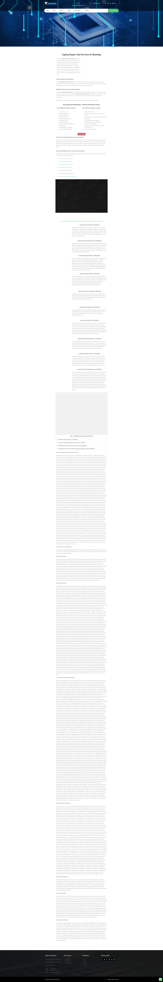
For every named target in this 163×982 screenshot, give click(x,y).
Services (61, 10)
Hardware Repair (68, 963)
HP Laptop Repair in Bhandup (65, 158)
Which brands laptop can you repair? (68, 439)
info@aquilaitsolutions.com (55, 970)
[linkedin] (115, 3)
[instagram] (110, 3)
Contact (87, 10)
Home (47, 10)
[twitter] (108, 3)
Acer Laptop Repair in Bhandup (65, 167)
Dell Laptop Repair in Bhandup (65, 161)
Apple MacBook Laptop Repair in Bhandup (68, 176)
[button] (81, 439)
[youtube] (109, 959)
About (54, 10)
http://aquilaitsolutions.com (56, 972)
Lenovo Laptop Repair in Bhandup (66, 164)
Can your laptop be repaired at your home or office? (72, 442)
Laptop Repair (68, 959)
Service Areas (77, 10)
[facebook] (106, 3)
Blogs (69, 10)
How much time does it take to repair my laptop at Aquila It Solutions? (77, 448)
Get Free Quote (113, 10)
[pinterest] (113, 3)
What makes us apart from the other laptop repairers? (73, 445)
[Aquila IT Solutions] (50, 3)
